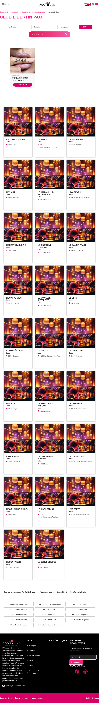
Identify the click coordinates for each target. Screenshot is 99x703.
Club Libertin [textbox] (13, 27)
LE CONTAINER (13, 562)
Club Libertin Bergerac (80, 620)
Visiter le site (22, 84)
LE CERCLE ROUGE (47, 562)
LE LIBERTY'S (75, 404)
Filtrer (85, 27)
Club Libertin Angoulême (80, 614)
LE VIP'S (73, 298)
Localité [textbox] (37, 27)
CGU (31, 666)
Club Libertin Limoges (80, 604)
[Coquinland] (47, 4)
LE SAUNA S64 (76, 139)
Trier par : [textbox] (64, 27)
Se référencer (34, 656)
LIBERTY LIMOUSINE (16, 245)
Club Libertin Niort (49, 620)
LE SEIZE (10, 404)
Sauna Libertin (62, 592)
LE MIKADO (43, 139)
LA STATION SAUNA (15, 139)
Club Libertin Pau (80, 609)
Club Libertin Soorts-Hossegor (49, 625)
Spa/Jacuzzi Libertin (78, 592)
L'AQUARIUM (12, 456)
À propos (32, 646)
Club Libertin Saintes (19, 620)
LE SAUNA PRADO (78, 245)
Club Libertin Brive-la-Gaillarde (49, 604)
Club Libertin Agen (49, 614)
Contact (32, 651)
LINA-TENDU (75, 192)
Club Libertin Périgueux (19, 625)
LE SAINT (10, 192)
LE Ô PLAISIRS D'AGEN (17, 509)
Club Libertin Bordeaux (19, 604)
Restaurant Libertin (47, 592)
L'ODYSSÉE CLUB (14, 351)
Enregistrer (76, 662)
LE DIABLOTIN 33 (46, 509)
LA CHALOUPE (76, 351)
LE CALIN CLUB (76, 456)
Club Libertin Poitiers (19, 614)
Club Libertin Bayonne (19, 609)
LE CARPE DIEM (13, 298)
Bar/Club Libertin (31, 592)
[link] (22, 68)
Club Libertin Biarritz (49, 609)
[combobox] (19, 27)
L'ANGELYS (74, 509)
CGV (31, 661)
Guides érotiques (57, 640)
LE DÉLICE (43, 351)
